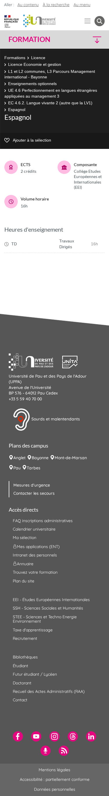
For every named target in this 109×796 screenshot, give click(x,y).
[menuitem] (18, 736)
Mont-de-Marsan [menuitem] (71, 457)
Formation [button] (29, 39)
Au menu (82, 4)
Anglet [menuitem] (19, 457)
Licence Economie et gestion (34, 64)
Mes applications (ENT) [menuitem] (38, 546)
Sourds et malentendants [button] (55, 419)
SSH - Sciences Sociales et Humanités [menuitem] (48, 608)
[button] (93, 39)
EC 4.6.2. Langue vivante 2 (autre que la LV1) (50, 103)
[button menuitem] (99, 21)
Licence (38, 57)
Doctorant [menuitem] (22, 683)
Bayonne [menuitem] (40, 457)
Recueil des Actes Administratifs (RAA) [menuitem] (49, 691)
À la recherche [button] (56, 4)
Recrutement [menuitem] (25, 638)
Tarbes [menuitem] (33, 468)
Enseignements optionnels (32, 83)
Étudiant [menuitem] (20, 665)
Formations (14, 57)
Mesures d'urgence (31, 485)
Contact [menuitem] (20, 699)
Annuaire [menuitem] (25, 563)
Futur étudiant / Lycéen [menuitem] (35, 674)
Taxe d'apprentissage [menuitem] (33, 630)
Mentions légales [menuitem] (54, 769)
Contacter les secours (34, 493)
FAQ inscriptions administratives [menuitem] (43, 520)
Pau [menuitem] (17, 468)
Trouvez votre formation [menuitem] (35, 572)
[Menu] (87, 21)
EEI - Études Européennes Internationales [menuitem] (51, 599)
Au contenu (28, 4)
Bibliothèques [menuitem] (25, 657)
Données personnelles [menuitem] (54, 789)
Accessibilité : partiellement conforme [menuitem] (55, 779)
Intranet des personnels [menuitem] (35, 555)
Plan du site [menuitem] (23, 581)
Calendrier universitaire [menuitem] (34, 529)
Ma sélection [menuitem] (24, 537)
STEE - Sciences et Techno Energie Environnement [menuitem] (45, 619)
